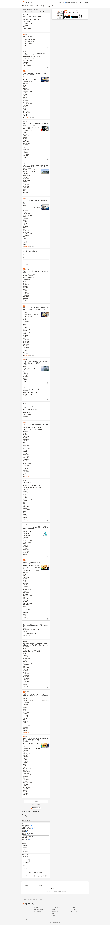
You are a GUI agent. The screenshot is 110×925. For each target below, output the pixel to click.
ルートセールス (27, 482)
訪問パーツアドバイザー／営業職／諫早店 (34, 53)
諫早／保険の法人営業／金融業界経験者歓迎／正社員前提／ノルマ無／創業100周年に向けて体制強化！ (36, 645)
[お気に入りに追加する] (47, 30)
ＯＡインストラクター (29, 406)
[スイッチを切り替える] (32, 11)
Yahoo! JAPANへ (26, 919)
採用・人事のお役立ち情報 (75, 911)
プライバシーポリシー (56, 911)
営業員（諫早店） (27, 36)
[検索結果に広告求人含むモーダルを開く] (25, 11)
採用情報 (53, 915)
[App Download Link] (67, 17)
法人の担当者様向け (37, 911)
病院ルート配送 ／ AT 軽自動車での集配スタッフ (35, 123)
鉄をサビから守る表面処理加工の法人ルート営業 (35, 424)
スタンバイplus (73, 909)
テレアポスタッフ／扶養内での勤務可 (33, 16)
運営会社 (53, 913)
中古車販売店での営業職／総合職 (31, 562)
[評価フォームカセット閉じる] (49, 872)
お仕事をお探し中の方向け (38, 909)
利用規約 (53, 909)
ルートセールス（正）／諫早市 (31, 389)
